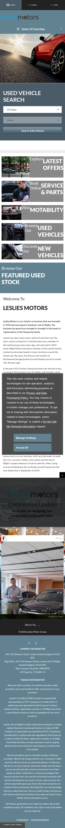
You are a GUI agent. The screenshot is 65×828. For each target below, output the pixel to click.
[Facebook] (29, 643)
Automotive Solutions (40, 819)
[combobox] (32, 109)
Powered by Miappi (56, 616)
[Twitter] (36, 643)
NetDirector (23, 819)
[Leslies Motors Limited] (19, 17)
